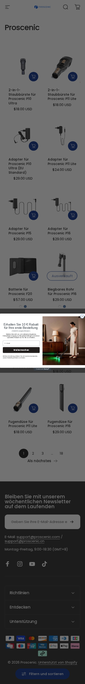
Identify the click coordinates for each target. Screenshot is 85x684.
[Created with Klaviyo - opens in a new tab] (42, 369)
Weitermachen (21, 350)
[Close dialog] (82, 316)
